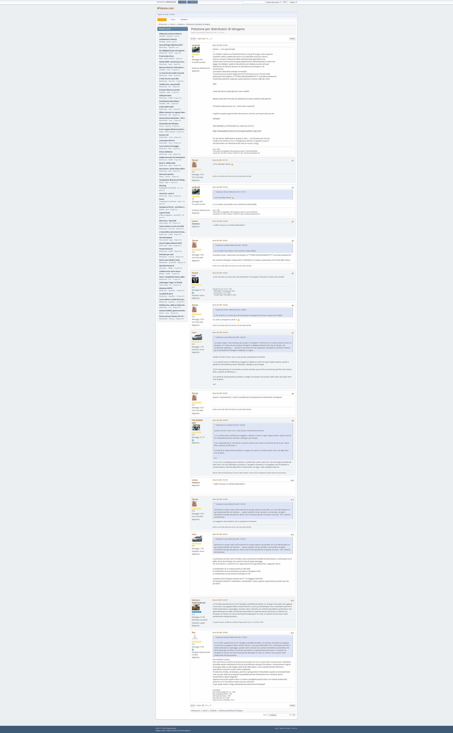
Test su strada (163, 223)
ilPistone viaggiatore (165, 215)
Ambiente (162, 36)
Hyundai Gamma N (166, 266)
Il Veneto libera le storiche (169, 90)
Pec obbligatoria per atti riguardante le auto (172, 51)
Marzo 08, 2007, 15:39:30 (220, 632)
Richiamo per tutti (166, 255)
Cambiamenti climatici (168, 39)
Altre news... (163, 268)
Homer (195, 273)
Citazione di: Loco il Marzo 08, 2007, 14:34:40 (230, 425)
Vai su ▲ (294, 728)
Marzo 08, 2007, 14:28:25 (220, 273)
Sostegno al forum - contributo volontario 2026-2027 (172, 207)
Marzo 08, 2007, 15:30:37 (220, 600)
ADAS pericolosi (165, 96)
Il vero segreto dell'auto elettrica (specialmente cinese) (172, 129)
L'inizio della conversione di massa (172, 232)
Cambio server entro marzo (169, 271)
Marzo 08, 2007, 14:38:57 (220, 393)
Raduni (161, 182)
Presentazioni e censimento (167, 188)
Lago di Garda (164, 213)
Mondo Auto (163, 47)
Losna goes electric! (167, 141)
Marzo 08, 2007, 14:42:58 (220, 499)
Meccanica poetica (166, 174)
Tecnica (161, 132)
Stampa (292, 39)
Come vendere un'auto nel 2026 (171, 226)
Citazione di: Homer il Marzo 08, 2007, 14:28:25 (231, 310)
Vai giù (193, 39)
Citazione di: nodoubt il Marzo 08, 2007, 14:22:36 (231, 245)
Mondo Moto (163, 120)
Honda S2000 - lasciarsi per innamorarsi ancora (172, 62)
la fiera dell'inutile (166, 107)
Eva (193, 632)
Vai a (264, 715)
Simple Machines (171, 728)
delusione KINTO (165, 288)
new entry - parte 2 (166, 194)
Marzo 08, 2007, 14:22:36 (220, 187)
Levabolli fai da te (166, 294)
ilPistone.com (165, 8)
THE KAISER (197, 420)
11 (211, 39)
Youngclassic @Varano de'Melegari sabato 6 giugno (172, 180)
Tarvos (195, 160)
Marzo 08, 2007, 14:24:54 (220, 221)
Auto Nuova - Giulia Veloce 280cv (172, 169)
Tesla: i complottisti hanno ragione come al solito (172, 277)
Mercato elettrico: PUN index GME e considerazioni (172, 68)
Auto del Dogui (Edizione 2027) (171, 45)
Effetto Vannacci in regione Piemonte (172, 112)
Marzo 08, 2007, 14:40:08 (220, 420)
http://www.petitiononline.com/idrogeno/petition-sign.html (237, 131)
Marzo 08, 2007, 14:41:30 (220, 480)
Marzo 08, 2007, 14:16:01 (220, 45)
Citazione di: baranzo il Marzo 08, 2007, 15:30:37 (231, 637)
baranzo (196, 600)
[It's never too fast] (193, 65)
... (209, 39)
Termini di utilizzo (285, 728)
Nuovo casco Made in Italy (169, 260)
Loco (194, 332)
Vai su (193, 705)
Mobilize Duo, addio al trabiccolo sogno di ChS (172, 305)
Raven (161, 199)
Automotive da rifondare (168, 124)
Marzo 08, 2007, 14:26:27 (220, 240)
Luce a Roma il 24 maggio (169, 146)
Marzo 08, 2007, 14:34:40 (220, 332)
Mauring (162, 186)
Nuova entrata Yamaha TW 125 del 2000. (172, 316)
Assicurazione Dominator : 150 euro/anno (172, 118)
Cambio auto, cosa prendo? (169, 84)
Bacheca (161, 209)
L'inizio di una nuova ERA (169, 79)
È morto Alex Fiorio (166, 56)
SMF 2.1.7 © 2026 (161, 728)
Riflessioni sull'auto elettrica (170, 34)
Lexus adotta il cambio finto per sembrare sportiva (172, 299)
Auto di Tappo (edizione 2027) (170, 243)
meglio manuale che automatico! (172, 157)
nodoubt (196, 45)
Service (161, 126)
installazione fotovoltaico (169, 101)
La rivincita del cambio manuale (171, 73)
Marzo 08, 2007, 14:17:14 (220, 160)
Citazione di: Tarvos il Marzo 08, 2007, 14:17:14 (231, 192)
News (161, 58)
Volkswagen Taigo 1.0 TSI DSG (170, 283)
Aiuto (276, 728)
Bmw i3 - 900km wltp (167, 163)
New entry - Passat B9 (167, 221)
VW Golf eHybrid (165, 238)
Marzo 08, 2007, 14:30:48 (220, 305)
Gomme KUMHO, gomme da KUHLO (172, 311)
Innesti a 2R (164, 135)
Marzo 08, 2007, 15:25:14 (220, 534)
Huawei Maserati (166, 249)
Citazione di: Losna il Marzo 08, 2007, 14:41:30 (231, 504)
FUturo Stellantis (165, 152)
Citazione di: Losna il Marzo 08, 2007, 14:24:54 (231, 337)
